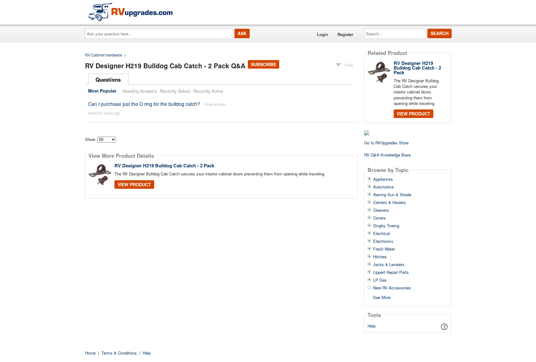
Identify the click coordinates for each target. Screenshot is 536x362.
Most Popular (102, 91)
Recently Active (208, 91)
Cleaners (381, 210)
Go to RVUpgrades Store (386, 143)
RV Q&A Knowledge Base (387, 155)
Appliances (383, 179)
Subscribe (263, 64)
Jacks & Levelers (388, 264)
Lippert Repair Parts (391, 272)
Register (345, 34)
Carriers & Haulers (389, 202)
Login (322, 34)
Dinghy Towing (386, 226)
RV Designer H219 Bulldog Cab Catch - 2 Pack (164, 165)
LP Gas (380, 280)
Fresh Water (384, 249)
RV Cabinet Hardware (103, 54)
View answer (215, 104)
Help (372, 326)
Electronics (383, 241)
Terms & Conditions (119, 353)
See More (382, 297)
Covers (379, 218)
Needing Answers (140, 91)
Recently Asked (175, 91)
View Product (134, 184)
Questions (108, 79)
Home (90, 353)
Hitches (380, 257)
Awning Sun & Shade (392, 194)
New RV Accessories (392, 288)
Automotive (383, 187)
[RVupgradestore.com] (130, 12)
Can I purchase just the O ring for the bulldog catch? (144, 103)
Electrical (381, 233)
